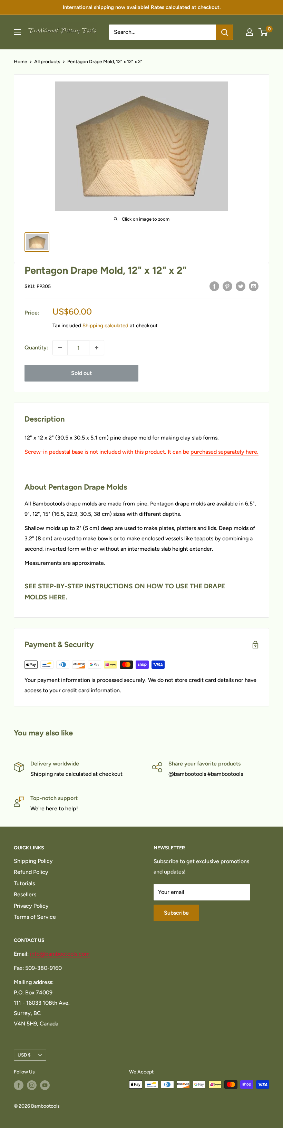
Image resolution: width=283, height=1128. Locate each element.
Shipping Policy (33, 861)
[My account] (249, 32)
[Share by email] (253, 286)
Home (20, 62)
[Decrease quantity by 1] (60, 347)
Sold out (81, 373)
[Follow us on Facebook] (18, 1085)
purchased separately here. (224, 452)
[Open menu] (17, 32)
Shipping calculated (105, 325)
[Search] (224, 32)
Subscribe (176, 912)
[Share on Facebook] (214, 286)
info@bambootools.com (60, 954)
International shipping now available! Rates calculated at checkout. (142, 7)
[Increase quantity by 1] (96, 347)
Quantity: (36, 347)
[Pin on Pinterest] (227, 286)
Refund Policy (31, 872)
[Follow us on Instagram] (32, 1085)
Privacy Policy (31, 906)
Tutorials (24, 883)
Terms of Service (35, 917)
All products (47, 62)
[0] (263, 32)
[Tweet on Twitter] (240, 286)
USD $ (24, 1055)
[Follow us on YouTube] (45, 1085)
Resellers (25, 894)
